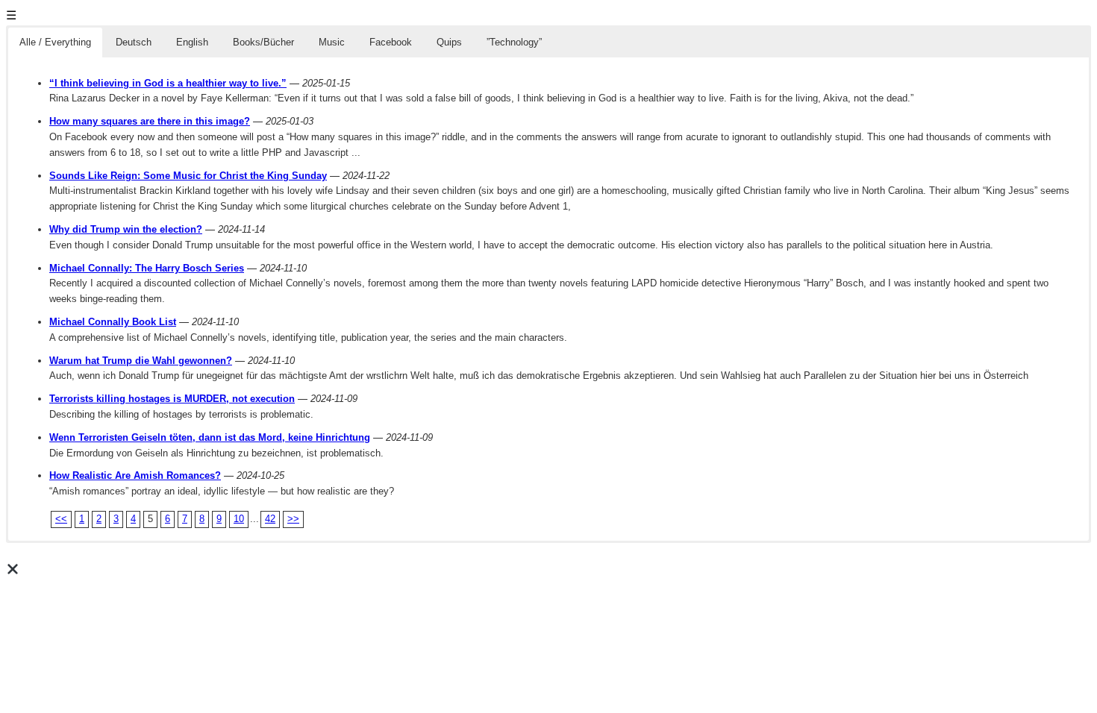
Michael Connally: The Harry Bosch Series (146, 268)
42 (270, 518)
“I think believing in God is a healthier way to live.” (168, 83)
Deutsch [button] (133, 42)
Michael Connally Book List (112, 321)
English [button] (192, 42)
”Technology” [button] (514, 42)
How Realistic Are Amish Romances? (135, 475)
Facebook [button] (390, 42)
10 (239, 518)
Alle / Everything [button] (55, 42)
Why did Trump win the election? (125, 229)
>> (293, 518)
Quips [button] (449, 42)
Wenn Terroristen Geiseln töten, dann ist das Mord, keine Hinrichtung (209, 437)
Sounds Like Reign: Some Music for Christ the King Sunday (188, 175)
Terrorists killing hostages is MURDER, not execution (172, 398)
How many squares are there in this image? (149, 121)
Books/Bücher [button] (263, 42)
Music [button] (332, 42)
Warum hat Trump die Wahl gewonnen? (140, 360)
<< (61, 518)
